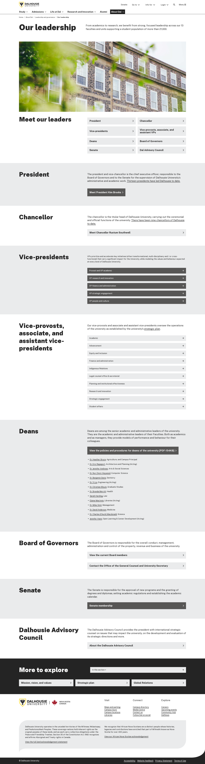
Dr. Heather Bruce (98, 459)
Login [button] (163, 5)
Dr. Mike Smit (96, 505)
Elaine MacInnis (97, 500)
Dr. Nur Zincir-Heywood (100, 473)
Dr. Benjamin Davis (98, 478)
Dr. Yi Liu (93, 482)
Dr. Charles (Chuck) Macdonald (103, 514)
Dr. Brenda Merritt (98, 491)
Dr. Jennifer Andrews (99, 469)
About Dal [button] (116, 12)
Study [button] (22, 12)
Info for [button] (148, 5)
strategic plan (152, 328)
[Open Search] (174, 5)
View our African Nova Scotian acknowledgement (126, 736)
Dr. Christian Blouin (98, 487)
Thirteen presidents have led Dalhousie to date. (153, 181)
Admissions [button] (38, 12)
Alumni (103, 12)
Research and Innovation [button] (80, 12)
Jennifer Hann (96, 519)
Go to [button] (134, 5)
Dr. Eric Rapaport (97, 464)
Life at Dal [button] (55, 12)
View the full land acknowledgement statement (46, 742)
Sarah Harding (96, 496)
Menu (181, 5)
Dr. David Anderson (98, 510)
